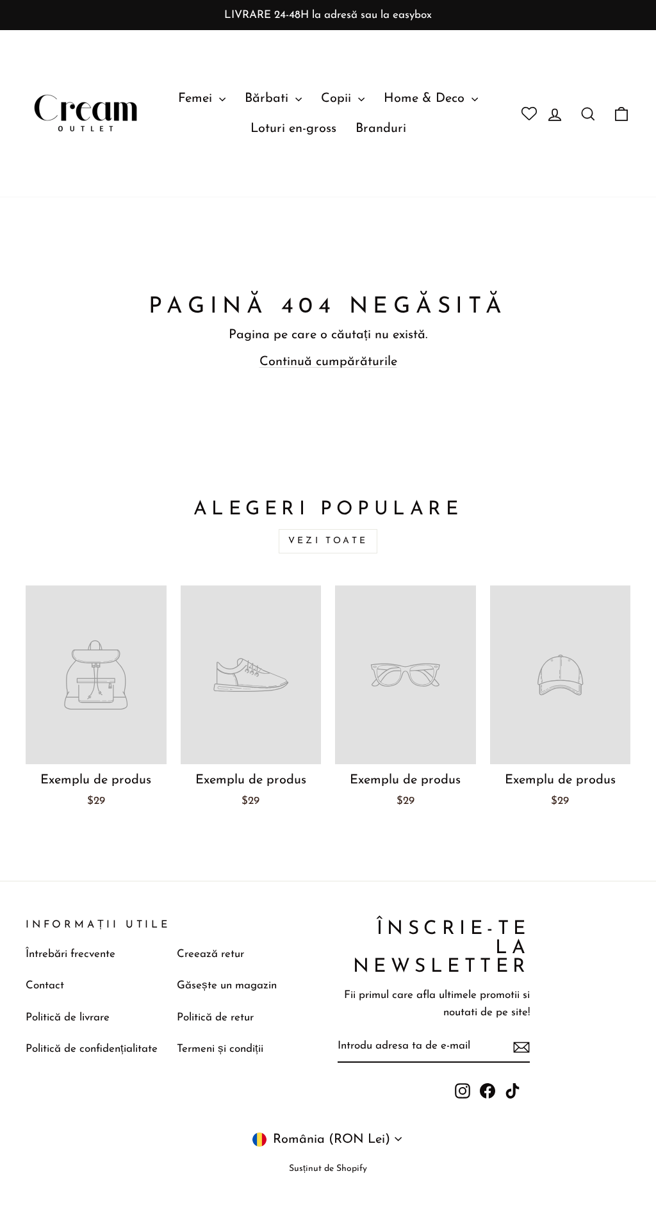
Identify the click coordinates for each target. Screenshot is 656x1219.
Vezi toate (328, 541)
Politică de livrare (68, 1017)
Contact (45, 985)
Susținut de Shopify (328, 1169)
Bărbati (268, 98)
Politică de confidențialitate (92, 1048)
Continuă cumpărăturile (328, 362)
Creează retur (210, 954)
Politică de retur (215, 1017)
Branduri (381, 128)
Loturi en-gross (293, 128)
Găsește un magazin (227, 985)
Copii (338, 98)
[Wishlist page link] (524, 113)
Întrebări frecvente (70, 954)
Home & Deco (426, 98)
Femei (197, 98)
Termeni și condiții (220, 1048)
